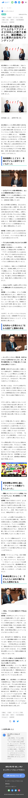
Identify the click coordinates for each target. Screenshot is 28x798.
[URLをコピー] (10, 721)
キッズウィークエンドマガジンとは (14, 781)
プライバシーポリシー (10, 786)
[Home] (2, 8)
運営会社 (7, 783)
